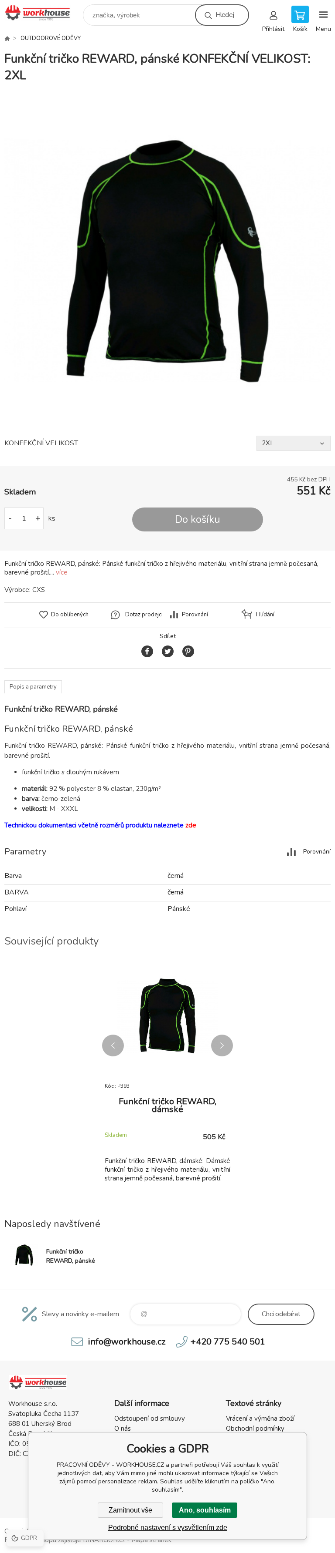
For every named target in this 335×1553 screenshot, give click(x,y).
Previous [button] (113, 1045)
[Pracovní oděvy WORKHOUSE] (7, 38)
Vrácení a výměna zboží (260, 1418)
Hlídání (265, 615)
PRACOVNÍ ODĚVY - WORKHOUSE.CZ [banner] (43, 13)
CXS (38, 589)
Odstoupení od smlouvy (149, 1418)
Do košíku (197, 519)
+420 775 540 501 (228, 1342)
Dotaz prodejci (144, 615)
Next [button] (222, 1045)
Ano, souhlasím (205, 1510)
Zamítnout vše (130, 1510)
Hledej (224, 15)
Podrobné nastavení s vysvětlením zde (167, 1527)
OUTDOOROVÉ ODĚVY (51, 38)
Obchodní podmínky (255, 1428)
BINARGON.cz (104, 1540)
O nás (122, 1428)
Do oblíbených (70, 615)
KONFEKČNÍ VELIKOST (41, 443)
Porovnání (195, 615)
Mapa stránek (151, 1540)
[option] (167, 260)
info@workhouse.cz (126, 1342)
